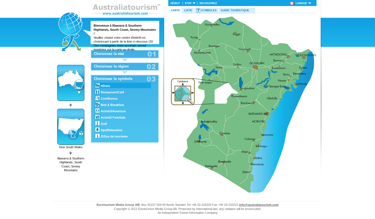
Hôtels (105, 86)
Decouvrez (208, 3)
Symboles (209, 10)
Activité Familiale (113, 117)
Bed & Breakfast (112, 104)
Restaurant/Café (112, 92)
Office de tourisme (114, 136)
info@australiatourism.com (259, 204)
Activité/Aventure (113, 111)
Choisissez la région (111, 66)
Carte (175, 10)
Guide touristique (235, 10)
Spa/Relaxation (111, 130)
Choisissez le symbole (113, 79)
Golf (104, 123)
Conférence (109, 98)
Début (175, 3)
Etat (188, 3)
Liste (188, 10)
